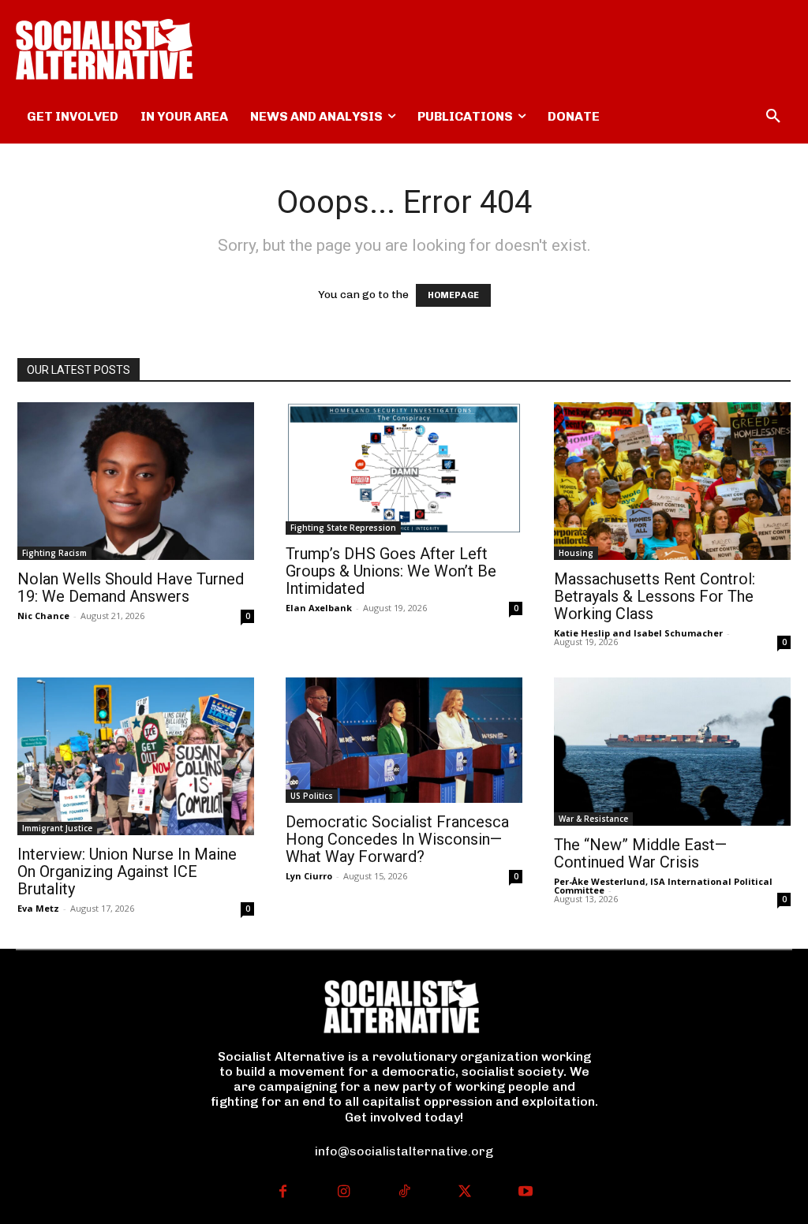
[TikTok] (404, 1192)
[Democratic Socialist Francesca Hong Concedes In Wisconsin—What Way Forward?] (404, 740)
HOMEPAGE (453, 295)
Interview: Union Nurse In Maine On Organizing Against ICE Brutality (127, 871)
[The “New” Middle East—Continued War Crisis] (672, 751)
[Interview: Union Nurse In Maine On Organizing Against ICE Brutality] (135, 756)
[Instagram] (343, 1192)
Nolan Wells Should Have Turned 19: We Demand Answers (130, 587)
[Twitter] (464, 1192)
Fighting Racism (54, 552)
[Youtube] (525, 1192)
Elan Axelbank (319, 608)
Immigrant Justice (57, 828)
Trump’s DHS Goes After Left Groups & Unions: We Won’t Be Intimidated (391, 571)
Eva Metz (38, 908)
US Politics (311, 795)
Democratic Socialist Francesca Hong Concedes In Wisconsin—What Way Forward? (397, 839)
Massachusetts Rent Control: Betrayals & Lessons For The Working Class (654, 596)
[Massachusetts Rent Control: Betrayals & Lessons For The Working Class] (672, 481)
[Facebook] (282, 1192)
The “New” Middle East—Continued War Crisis (640, 853)
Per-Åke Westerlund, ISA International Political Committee (663, 885)
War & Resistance (593, 818)
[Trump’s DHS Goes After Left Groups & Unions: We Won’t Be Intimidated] (404, 468)
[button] (773, 117)
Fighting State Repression (343, 527)
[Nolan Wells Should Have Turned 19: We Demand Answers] (135, 481)
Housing (576, 552)
